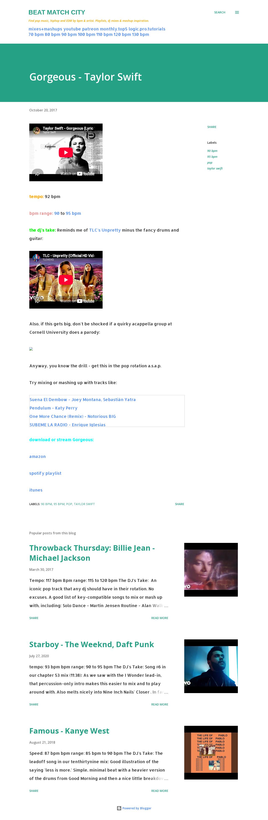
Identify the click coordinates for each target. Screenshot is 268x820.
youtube (72, 28)
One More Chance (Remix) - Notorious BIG (73, 416)
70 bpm (36, 34)
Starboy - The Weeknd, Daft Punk (91, 644)
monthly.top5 (114, 28)
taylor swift (215, 168)
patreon (90, 28)
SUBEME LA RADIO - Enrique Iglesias (68, 424)
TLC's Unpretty (105, 230)
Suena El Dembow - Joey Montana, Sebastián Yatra (83, 399)
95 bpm (73, 213)
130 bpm (140, 34)
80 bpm (52, 34)
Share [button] (211, 127)
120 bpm (122, 34)
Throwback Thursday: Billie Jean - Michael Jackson (92, 553)
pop (209, 162)
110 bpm (104, 34)
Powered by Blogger (136, 808)
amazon (37, 456)
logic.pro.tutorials (147, 28)
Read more (159, 618)
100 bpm (86, 34)
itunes (36, 490)
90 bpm (69, 34)
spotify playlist (45, 473)
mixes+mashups (45, 28)
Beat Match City (56, 12)
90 (56, 213)
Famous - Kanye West (69, 731)
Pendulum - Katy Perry (53, 408)
